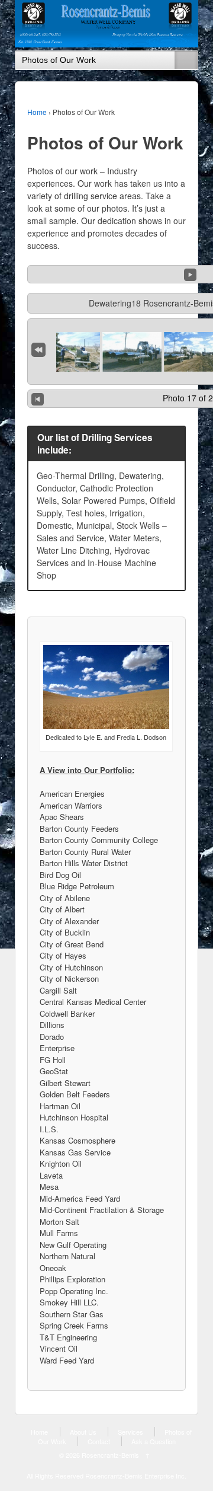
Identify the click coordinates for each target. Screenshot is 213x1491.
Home (37, 112)
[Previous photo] (37, 399)
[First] (38, 347)
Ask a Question (153, 1441)
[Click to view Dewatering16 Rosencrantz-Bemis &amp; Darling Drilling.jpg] (70, 352)
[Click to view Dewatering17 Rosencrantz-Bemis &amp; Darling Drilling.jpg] (132, 352)
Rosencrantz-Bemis (110, 1455)
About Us (83, 1431)
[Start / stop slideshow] (190, 273)
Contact (99, 1441)
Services (130, 1431)
